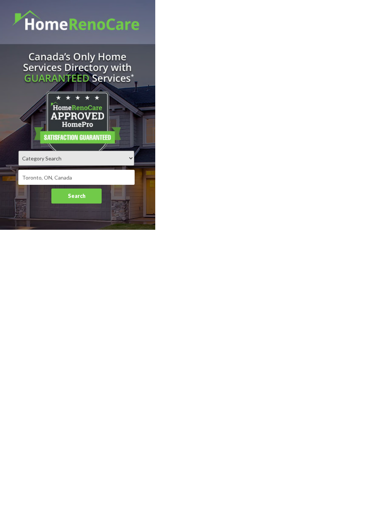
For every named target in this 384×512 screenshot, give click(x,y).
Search (77, 196)
